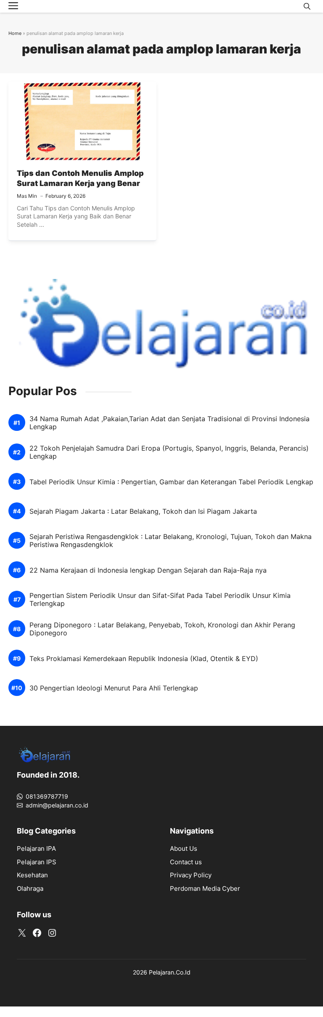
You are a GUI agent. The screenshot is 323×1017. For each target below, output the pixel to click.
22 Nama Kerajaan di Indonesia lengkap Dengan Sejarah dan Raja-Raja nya (148, 570)
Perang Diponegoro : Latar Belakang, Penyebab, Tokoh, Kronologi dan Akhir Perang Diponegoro (162, 629)
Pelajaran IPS (36, 862)
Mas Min (27, 196)
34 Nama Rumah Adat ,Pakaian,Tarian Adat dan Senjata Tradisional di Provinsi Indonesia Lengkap (169, 423)
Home (14, 33)
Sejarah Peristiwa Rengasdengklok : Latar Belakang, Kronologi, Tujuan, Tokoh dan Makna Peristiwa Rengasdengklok (170, 541)
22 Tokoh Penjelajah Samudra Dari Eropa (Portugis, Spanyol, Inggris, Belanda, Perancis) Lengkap (169, 452)
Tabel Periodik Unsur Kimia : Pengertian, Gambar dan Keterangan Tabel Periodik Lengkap (171, 482)
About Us (183, 848)
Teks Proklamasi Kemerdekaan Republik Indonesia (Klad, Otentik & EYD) (143, 659)
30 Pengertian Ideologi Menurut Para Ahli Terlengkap (113, 688)
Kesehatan (32, 875)
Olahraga (30, 888)
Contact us (186, 862)
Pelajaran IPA (36, 848)
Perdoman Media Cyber (205, 888)
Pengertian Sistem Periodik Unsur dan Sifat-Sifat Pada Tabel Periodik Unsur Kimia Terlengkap (160, 600)
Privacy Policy (191, 875)
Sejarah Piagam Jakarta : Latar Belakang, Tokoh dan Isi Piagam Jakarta (143, 511)
